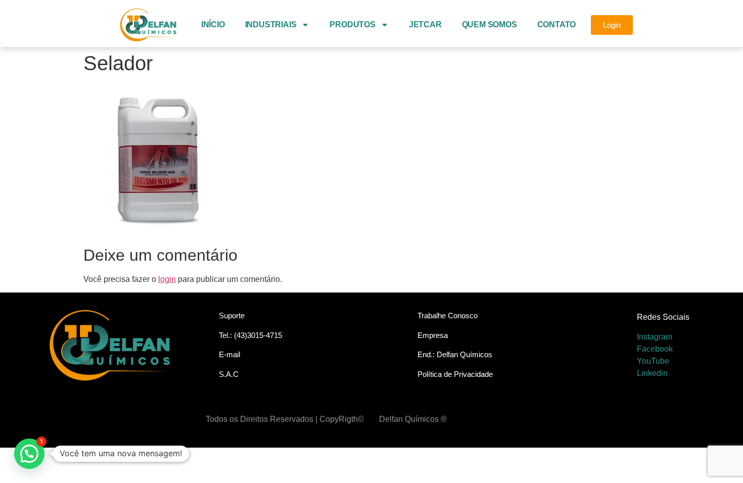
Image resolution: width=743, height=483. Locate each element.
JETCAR (425, 24)
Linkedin (652, 373)
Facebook (655, 349)
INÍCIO (213, 24)
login (167, 279)
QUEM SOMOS (489, 24)
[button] (29, 454)
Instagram (654, 336)
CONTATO (556, 24)
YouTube (653, 361)
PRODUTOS (352, 24)
